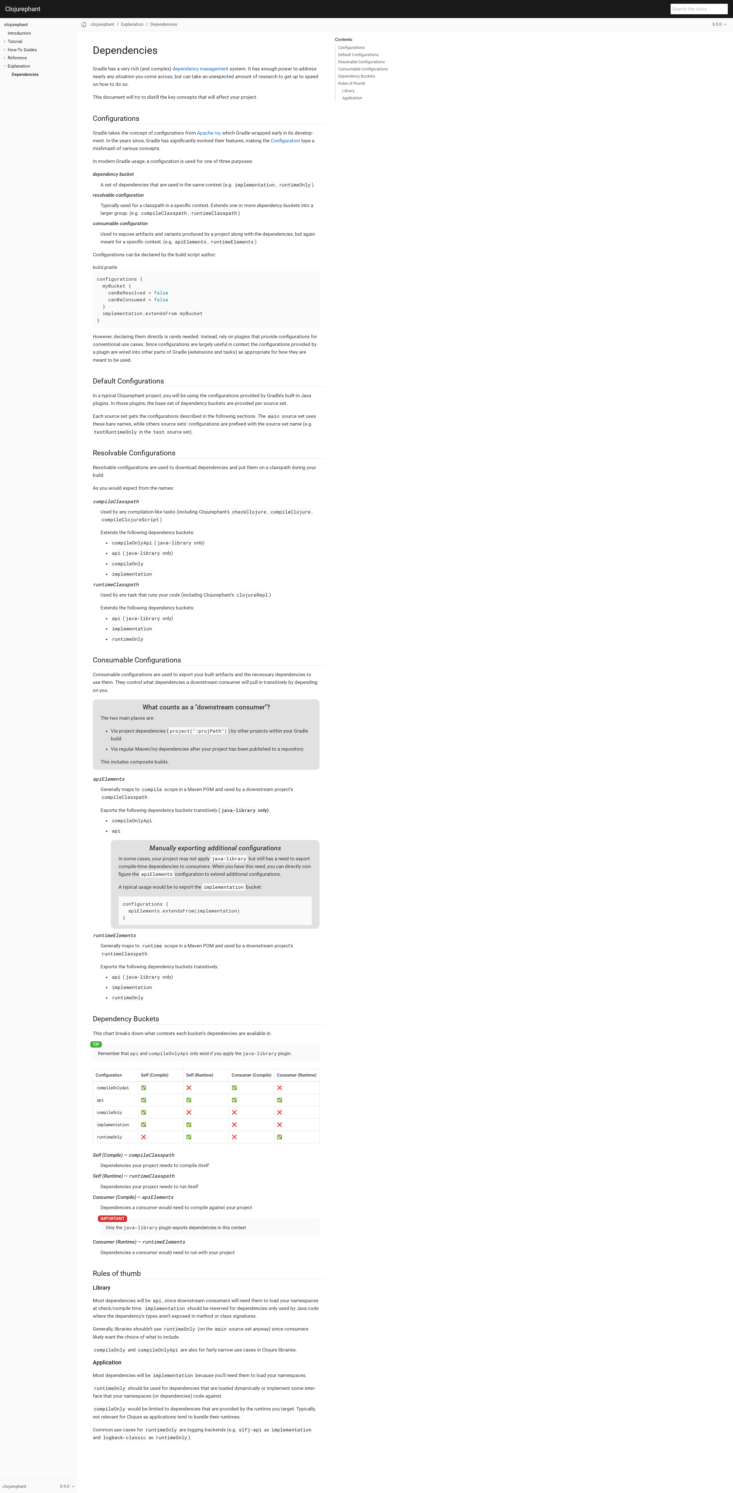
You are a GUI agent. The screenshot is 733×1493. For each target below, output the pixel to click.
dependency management (200, 69)
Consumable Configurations (363, 69)
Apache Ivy (208, 133)
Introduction (19, 33)
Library (348, 90)
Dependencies (25, 74)
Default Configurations (358, 54)
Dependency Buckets (356, 76)
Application (352, 98)
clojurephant (16, 24)
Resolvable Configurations (361, 62)
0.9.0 (717, 24)
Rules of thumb (351, 83)
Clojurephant (22, 9)
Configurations (351, 47)
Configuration (285, 140)
